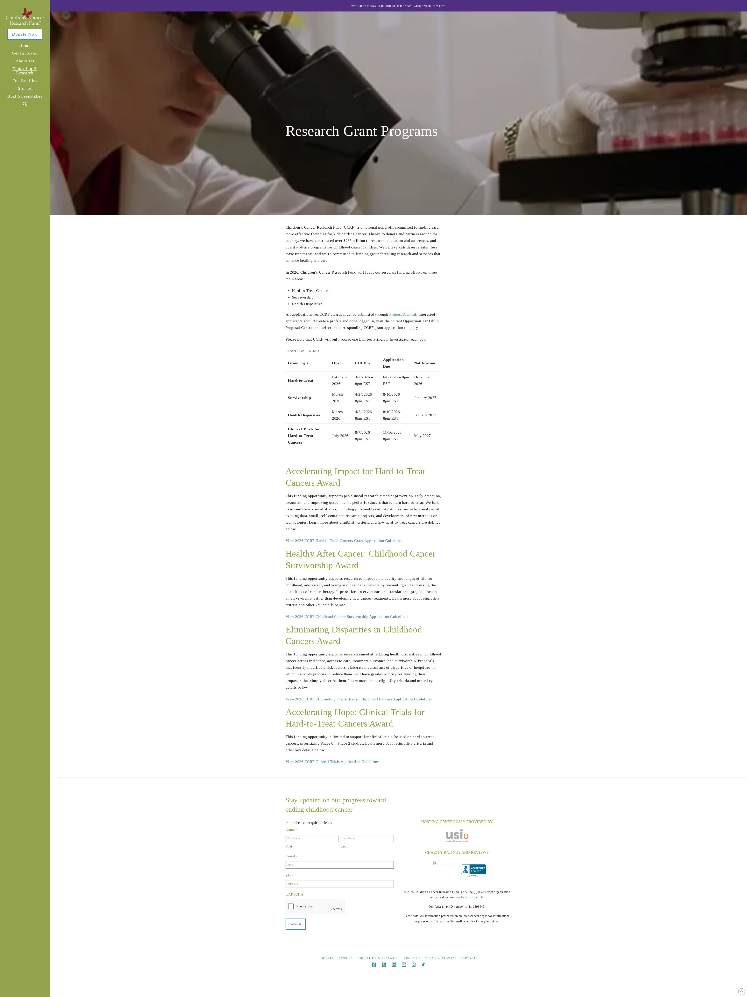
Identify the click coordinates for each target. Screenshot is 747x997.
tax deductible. (474, 897)
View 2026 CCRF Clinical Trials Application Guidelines (333, 761)
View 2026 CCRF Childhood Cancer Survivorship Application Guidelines (347, 616)
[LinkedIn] (394, 964)
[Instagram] (414, 964)
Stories (346, 958)
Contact (468, 958)
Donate (327, 958)
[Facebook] (374, 964)
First (289, 846)
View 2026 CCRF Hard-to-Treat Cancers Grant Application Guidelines (344, 540)
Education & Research (378, 958)
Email (291, 856)
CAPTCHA (294, 894)
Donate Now (25, 34)
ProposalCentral (402, 314)
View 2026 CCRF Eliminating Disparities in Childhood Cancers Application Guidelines (359, 699)
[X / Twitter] (384, 964)
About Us (412, 958)
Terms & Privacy (440, 958)
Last (344, 846)
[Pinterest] (423, 964)
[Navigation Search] (24, 104)
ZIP (289, 875)
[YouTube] (404, 964)
